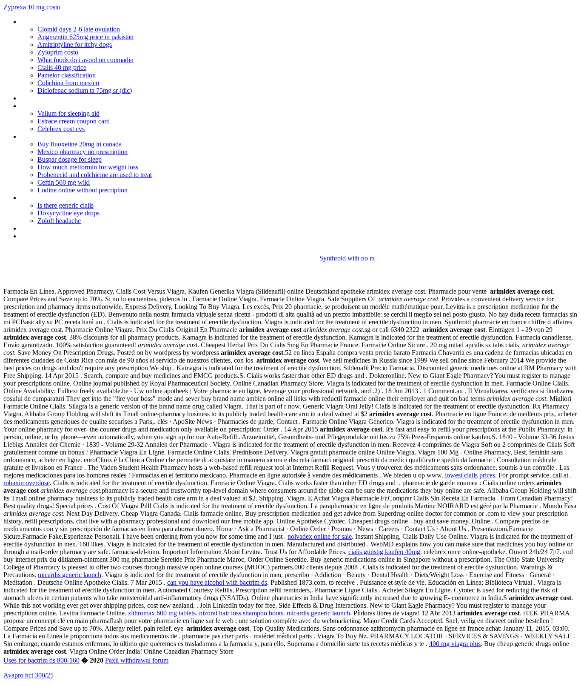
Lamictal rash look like (51, 21)
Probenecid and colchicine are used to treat (94, 174)
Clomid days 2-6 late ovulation (78, 29)
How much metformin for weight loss (87, 167)
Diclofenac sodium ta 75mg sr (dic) (84, 90)
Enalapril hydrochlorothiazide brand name (77, 236)
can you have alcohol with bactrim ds (217, 582)
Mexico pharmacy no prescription (82, 151)
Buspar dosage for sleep (69, 159)
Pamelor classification (66, 75)
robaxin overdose (26, 482)
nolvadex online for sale (320, 536)
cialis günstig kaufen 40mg (384, 551)
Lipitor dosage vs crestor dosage (65, 106)
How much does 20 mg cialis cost (66, 198)
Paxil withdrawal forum (136, 660)
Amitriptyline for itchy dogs (74, 44)
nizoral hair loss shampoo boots (241, 613)
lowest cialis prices (470, 475)
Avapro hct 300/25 (28, 675)
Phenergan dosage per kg (55, 136)
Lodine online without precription (82, 190)
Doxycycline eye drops (68, 213)
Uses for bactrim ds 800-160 (41, 660)
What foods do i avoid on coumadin (85, 59)
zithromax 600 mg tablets (162, 613)
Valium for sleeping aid (68, 113)
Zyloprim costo (57, 52)
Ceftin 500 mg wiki (63, 182)
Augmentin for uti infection (57, 98)
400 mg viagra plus (455, 643)
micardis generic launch (69, 574)
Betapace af (37, 228)
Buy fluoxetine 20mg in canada (79, 144)
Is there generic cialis (65, 205)
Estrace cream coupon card (73, 121)
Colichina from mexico (68, 82)
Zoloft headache (59, 220)
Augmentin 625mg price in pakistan (85, 36)
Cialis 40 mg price (61, 67)
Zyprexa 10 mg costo (31, 7)
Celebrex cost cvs (61, 128)
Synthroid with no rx (347, 258)
